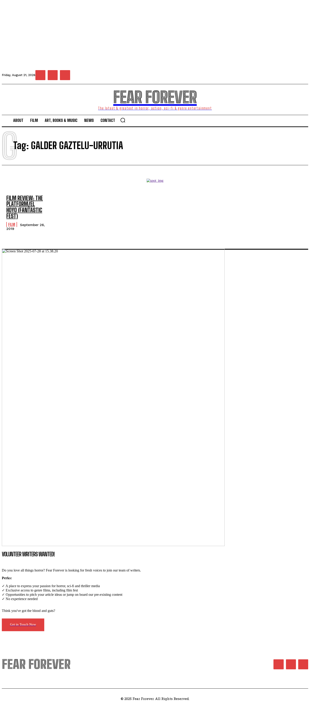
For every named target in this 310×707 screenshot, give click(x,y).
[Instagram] (53, 75)
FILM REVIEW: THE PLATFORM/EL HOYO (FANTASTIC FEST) (24, 207)
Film (11, 224)
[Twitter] (65, 75)
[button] (122, 120)
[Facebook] (40, 75)
